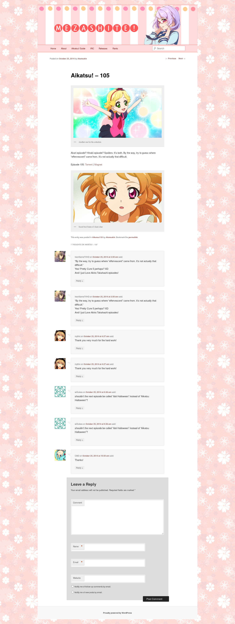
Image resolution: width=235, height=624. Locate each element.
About (64, 48)
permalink (133, 237)
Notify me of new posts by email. (88, 592)
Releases (103, 48)
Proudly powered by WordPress (117, 612)
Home (53, 48)
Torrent (88, 164)
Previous (171, 58)
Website (77, 577)
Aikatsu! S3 (97, 237)
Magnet (98, 164)
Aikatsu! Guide (78, 48)
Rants (115, 48)
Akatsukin (82, 58)
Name (77, 546)
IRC (92, 48)
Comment (77, 502)
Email (77, 562)
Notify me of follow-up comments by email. (92, 586)
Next (182, 58)
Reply (79, 280)
